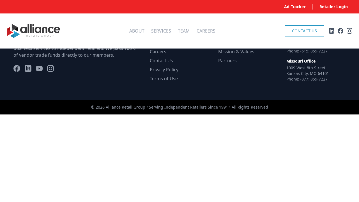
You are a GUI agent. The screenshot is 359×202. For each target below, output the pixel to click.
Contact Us (304, 30)
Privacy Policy (164, 69)
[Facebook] (16, 68)
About (136, 31)
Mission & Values (236, 52)
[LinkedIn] (28, 68)
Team (184, 31)
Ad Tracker (295, 6)
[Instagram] (50, 68)
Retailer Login (333, 6)
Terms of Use (164, 78)
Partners (227, 61)
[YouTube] (39, 68)
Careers (206, 31)
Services (161, 31)
